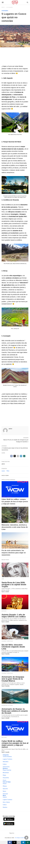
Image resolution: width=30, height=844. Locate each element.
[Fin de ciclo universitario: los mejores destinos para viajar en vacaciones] (15, 540)
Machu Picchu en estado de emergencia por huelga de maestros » (15, 440)
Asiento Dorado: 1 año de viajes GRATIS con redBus (14, 616)
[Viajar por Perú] (15, 2)
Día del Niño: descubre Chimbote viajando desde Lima (13, 647)
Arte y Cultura (6, 802)
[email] (19, 842)
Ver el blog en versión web (20, 837)
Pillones (5, 786)
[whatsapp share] (24, 456)
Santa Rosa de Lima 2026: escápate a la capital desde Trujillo (14, 584)
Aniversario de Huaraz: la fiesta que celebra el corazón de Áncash (15, 711)
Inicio (3, 7)
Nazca (4, 791)
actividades (9, 7)
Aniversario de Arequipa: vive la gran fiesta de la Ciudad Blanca (13, 679)
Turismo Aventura (7, 756)
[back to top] (26, 838)
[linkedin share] (21, 456)
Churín (4, 780)
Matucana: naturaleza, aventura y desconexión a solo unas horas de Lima (15, 527)
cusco (3, 471)
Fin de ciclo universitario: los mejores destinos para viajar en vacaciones (14, 553)
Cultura (4, 764)
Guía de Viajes (7, 781)
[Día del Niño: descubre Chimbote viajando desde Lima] (15, 632)
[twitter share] (15, 456)
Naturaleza (5, 761)
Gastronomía (6, 766)
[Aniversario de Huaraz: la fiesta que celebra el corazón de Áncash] (15, 696)
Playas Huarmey (7, 770)
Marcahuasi (6, 772)
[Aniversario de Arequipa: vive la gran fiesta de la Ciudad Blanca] (15, 664)
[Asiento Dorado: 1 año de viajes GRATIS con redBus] (15, 602)
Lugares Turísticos (7, 641)
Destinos (4, 737)
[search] (27, 2)
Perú (8, 471)
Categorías (6, 754)
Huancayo (5, 793)
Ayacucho (5, 788)
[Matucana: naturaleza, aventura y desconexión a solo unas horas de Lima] (15, 515)
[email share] (18, 456)
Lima (3, 578)
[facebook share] (11, 456)
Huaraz (4, 783)
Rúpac (4, 775)
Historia (5, 797)
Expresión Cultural (7, 705)
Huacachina (6, 777)
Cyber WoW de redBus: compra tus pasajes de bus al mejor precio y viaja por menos (15, 501)
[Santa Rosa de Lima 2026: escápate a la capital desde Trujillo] (15, 570)
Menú (4, 795)
